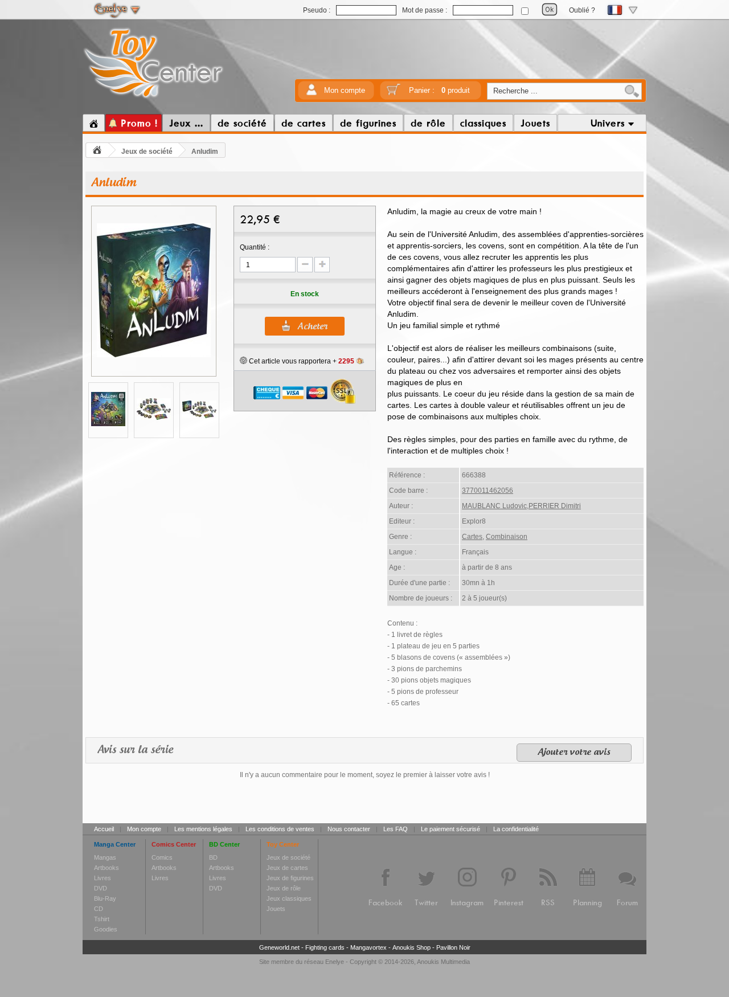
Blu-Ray (105, 898)
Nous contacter (348, 829)
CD (98, 908)
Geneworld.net (279, 947)
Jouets (276, 908)
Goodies (105, 929)
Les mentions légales (203, 829)
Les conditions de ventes (279, 829)
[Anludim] (154, 355)
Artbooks (106, 867)
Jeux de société (147, 152)
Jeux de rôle (284, 888)
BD (213, 857)
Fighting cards (325, 947)
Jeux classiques (289, 898)
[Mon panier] (393, 93)
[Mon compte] (311, 93)
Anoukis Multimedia (443, 961)
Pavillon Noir (453, 947)
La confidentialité (516, 829)
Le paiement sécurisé (450, 829)
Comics (162, 857)
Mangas (105, 857)
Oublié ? (582, 10)
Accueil (104, 829)
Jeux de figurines (290, 878)
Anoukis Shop (411, 947)
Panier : (439, 90)
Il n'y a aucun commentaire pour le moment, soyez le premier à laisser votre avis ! (365, 775)
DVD (100, 888)
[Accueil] (93, 123)
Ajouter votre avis (574, 753)
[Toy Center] (153, 99)
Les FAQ (395, 829)
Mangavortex (368, 947)
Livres (102, 878)
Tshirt (101, 919)
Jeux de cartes (287, 867)
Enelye (334, 961)
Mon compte (344, 90)
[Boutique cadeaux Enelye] (243, 361)
